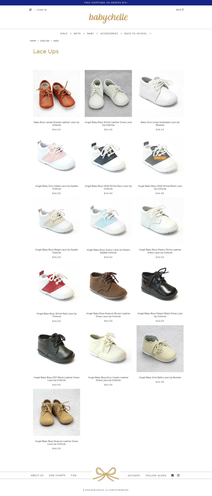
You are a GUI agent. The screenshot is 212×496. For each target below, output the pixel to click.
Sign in (42, 10)
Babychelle (97, 490)
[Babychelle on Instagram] (177, 475)
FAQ (74, 475)
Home (33, 40)
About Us (37, 475)
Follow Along (156, 475)
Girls (64, 33)
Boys (77, 33)
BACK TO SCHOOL (135, 33)
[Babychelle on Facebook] (171, 475)
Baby (90, 33)
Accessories (109, 33)
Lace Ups (44, 40)
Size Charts (57, 475)
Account (134, 475)
